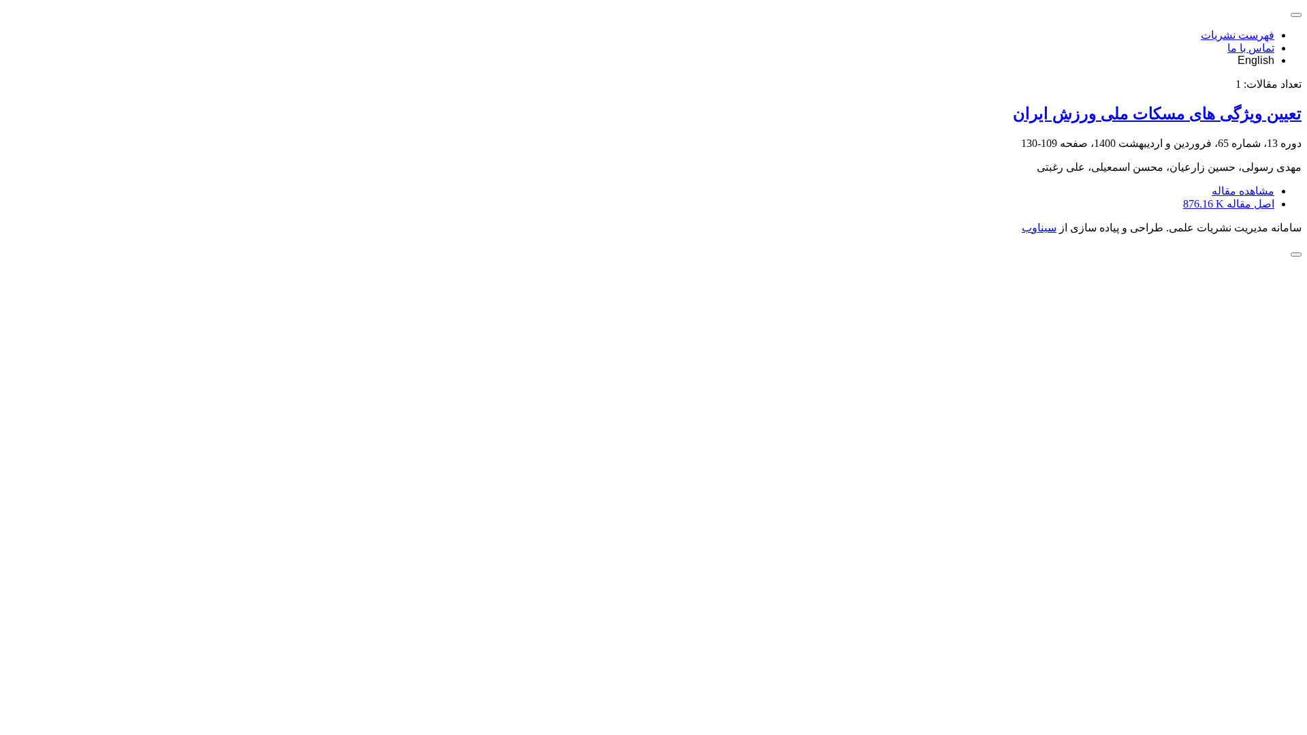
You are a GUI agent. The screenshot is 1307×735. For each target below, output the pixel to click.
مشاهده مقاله (1243, 191)
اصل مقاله (1228, 204)
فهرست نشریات (1237, 35)
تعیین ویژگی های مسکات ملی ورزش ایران (1157, 113)
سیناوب (1039, 227)
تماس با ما (1250, 48)
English (1256, 60)
